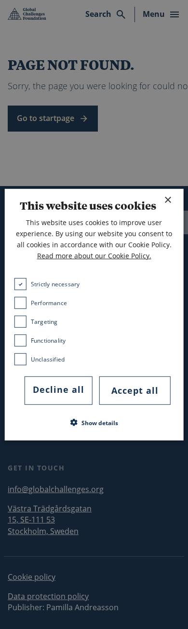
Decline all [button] (58, 389)
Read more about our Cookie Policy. (94, 255)
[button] (94, 422)
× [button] (167, 199)
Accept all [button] (135, 390)
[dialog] (94, 314)
